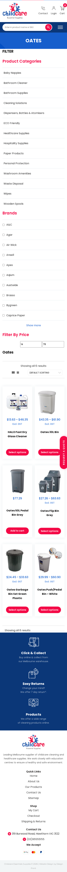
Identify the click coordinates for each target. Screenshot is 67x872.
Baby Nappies (12, 73)
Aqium (10, 275)
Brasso (10, 295)
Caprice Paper (15, 315)
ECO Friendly (12, 123)
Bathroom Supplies (16, 93)
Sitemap (33, 798)
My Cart (33, 810)
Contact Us (33, 792)
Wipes (7, 193)
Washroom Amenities (17, 173)
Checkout (33, 816)
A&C (9, 225)
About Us (33, 781)
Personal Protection (16, 163)
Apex (9, 265)
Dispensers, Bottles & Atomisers (24, 113)
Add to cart (17, 530)
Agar (9, 235)
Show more (33, 325)
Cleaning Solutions (15, 103)
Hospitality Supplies (16, 143)
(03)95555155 (35, 839)
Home (33, 776)
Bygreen (11, 305)
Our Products (33, 787)
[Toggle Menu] (60, 27)
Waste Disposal (13, 184)
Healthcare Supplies (16, 133)
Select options (17, 452)
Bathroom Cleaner (15, 83)
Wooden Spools (13, 204)
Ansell (10, 255)
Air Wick (11, 245)
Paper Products (14, 153)
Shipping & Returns (33, 821)
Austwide (12, 285)
